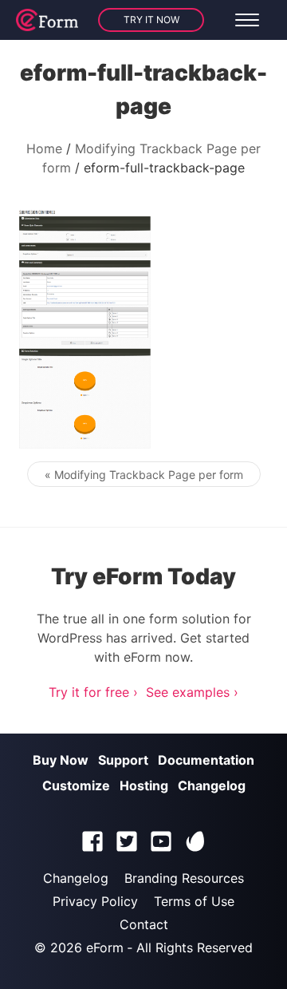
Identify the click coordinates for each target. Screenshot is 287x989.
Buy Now (60, 760)
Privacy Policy (95, 901)
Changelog (212, 785)
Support (123, 760)
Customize (76, 785)
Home (44, 148)
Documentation (206, 760)
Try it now (151, 20)
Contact (144, 924)
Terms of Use (194, 901)
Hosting (144, 785)
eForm (105, 947)
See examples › (192, 692)
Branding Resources (184, 878)
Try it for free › (93, 692)
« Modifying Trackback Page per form (144, 474)
